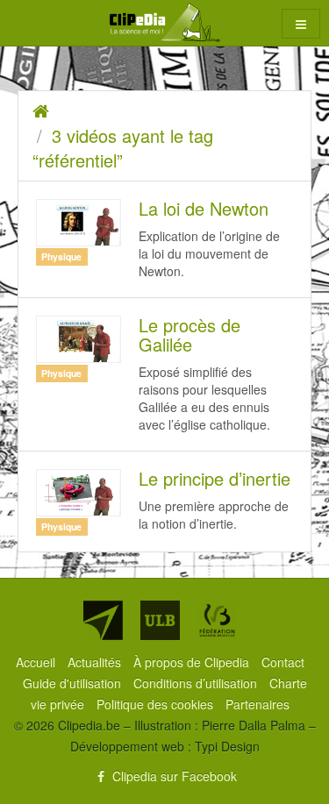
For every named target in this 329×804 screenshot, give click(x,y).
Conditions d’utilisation (197, 683)
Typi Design (227, 746)
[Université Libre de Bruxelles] (160, 620)
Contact (282, 662)
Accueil (37, 662)
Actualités (96, 662)
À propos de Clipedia (193, 662)
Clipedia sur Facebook (173, 776)
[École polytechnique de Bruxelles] (103, 620)
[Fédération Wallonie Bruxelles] (217, 620)
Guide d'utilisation (74, 683)
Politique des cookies (157, 704)
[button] (301, 24)
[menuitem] (37, 662)
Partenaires (257, 704)
